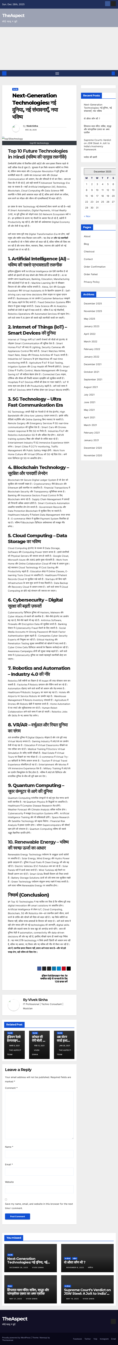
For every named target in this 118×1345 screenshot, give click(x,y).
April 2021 (89, 417)
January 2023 (91, 326)
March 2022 (90, 341)
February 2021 (92, 432)
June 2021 (89, 402)
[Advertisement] (59, 49)
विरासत (10, 1286)
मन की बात (67, 1258)
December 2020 (93, 447)
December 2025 (93, 303)
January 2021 (91, 440)
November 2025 (93, 311)
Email (9, 1164)
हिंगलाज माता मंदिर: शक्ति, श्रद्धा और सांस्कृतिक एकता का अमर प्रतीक (98, 129)
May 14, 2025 (72, 1299)
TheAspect (13, 15)
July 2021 (89, 394)
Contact (88, 259)
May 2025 (89, 318)
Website (9, 1181)
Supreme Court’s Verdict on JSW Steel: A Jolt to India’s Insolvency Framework (87, 1293)
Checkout (89, 251)
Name (9, 1146)
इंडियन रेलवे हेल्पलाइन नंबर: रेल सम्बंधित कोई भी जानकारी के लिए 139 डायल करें (53, 978)
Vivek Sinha (32, 126)
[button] (109, 73)
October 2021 (91, 371)
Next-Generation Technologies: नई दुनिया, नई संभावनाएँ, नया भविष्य (98, 107)
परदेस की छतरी (90, 157)
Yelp (95, 1339)
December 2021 (93, 364)
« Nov (87, 216)
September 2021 (93, 379)
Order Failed (91, 274)
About (87, 236)
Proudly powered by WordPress (16, 1337)
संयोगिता (90, 1267)
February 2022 (92, 349)
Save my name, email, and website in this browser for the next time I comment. (39, 1206)
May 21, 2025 (15, 1299)
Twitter (87, 1339)
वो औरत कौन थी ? (92, 118)
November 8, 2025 (75, 1267)
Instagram (104, 1339)
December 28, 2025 (19, 1267)
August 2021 (91, 387)
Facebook (77, 1339)
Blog (86, 243)
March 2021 (90, 425)
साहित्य (75, 1258)
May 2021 (89, 409)
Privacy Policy (92, 281)
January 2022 (91, 356)
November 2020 (93, 455)
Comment (11, 1087)
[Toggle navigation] (57, 73)
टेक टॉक (15, 89)
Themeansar (7, 1340)
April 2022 (90, 333)
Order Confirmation (95, 266)
